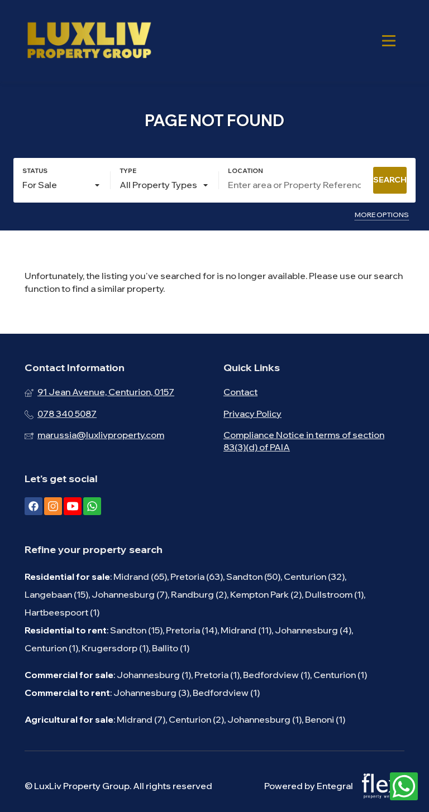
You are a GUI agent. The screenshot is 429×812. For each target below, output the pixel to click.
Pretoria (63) (196, 576)
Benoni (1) (325, 719)
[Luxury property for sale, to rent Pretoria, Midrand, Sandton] (89, 40)
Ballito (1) (170, 648)
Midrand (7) (141, 719)
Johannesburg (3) (151, 692)
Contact (240, 391)
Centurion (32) (314, 576)
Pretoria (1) (217, 674)
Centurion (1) (51, 648)
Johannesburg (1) (154, 674)
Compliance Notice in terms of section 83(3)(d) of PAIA (303, 441)
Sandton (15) (136, 630)
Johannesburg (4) (313, 630)
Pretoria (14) (191, 630)
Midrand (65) (140, 576)
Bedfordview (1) (276, 674)
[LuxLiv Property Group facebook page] (33, 506)
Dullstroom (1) (334, 594)
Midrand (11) (246, 630)
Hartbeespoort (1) (62, 612)
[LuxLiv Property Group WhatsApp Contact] (404, 787)
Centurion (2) (196, 719)
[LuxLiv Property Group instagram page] (53, 506)
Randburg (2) (199, 594)
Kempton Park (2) (266, 594)
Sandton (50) (253, 576)
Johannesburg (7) (130, 594)
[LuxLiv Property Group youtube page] (73, 506)
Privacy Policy (252, 413)
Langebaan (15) (56, 594)
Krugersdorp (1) (115, 648)
